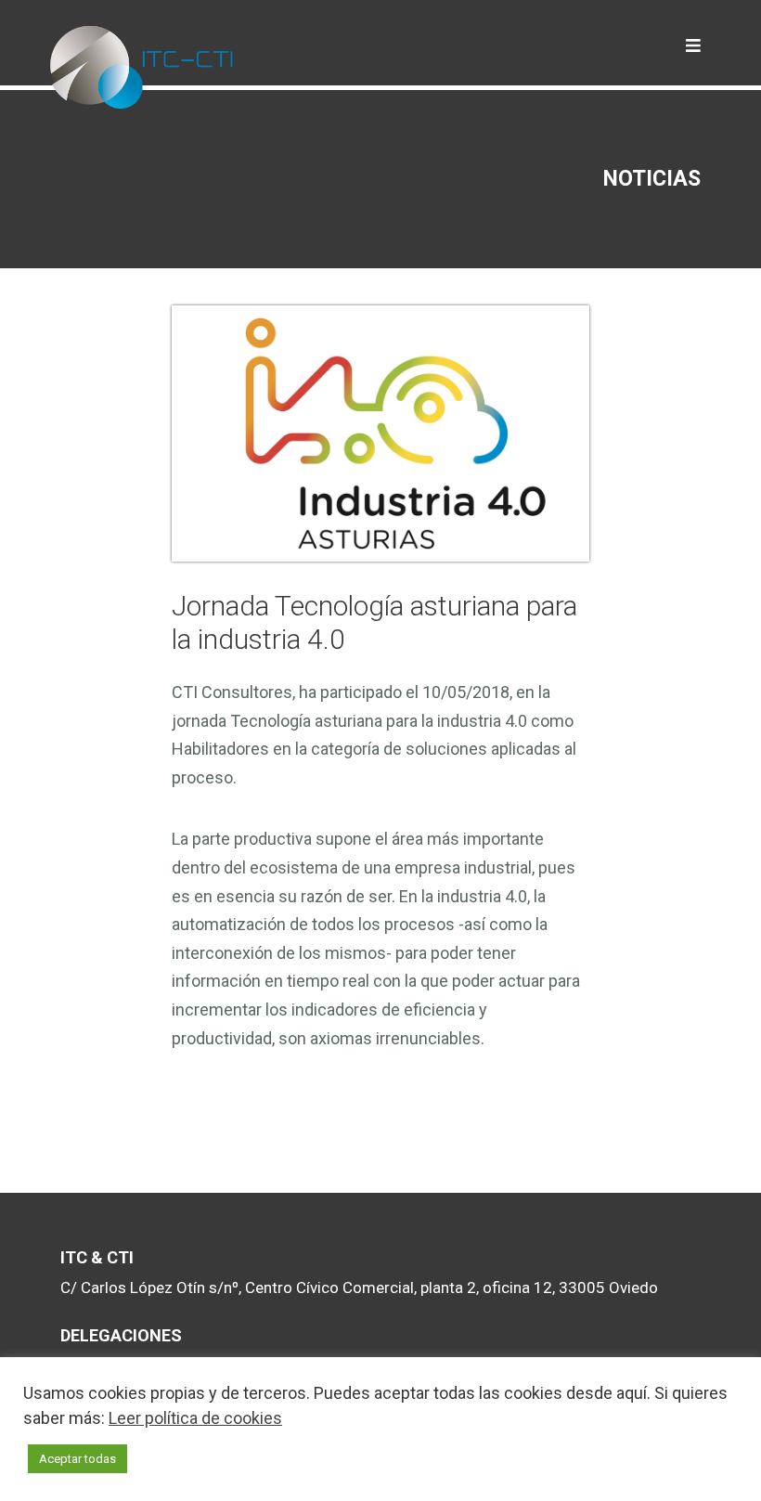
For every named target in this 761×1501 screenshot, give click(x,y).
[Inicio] (142, 83)
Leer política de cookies (195, 1418)
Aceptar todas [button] (77, 1459)
